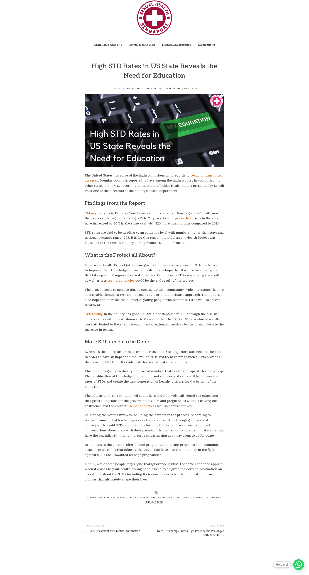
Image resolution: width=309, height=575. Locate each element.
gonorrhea (183, 218)
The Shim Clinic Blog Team (180, 88)
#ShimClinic (132, 88)
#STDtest (196, 497)
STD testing (94, 314)
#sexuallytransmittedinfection (146, 497)
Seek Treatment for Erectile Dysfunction (112, 531)
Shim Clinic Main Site (108, 45)
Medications (206, 45)
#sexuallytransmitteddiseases (106, 497)
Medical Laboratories (176, 45)
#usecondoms (154, 501)
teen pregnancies (121, 280)
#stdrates (182, 497)
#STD (171, 497)
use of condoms (139, 406)
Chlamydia (93, 213)
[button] (298, 564)
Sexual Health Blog (142, 45)
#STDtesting (213, 497)
